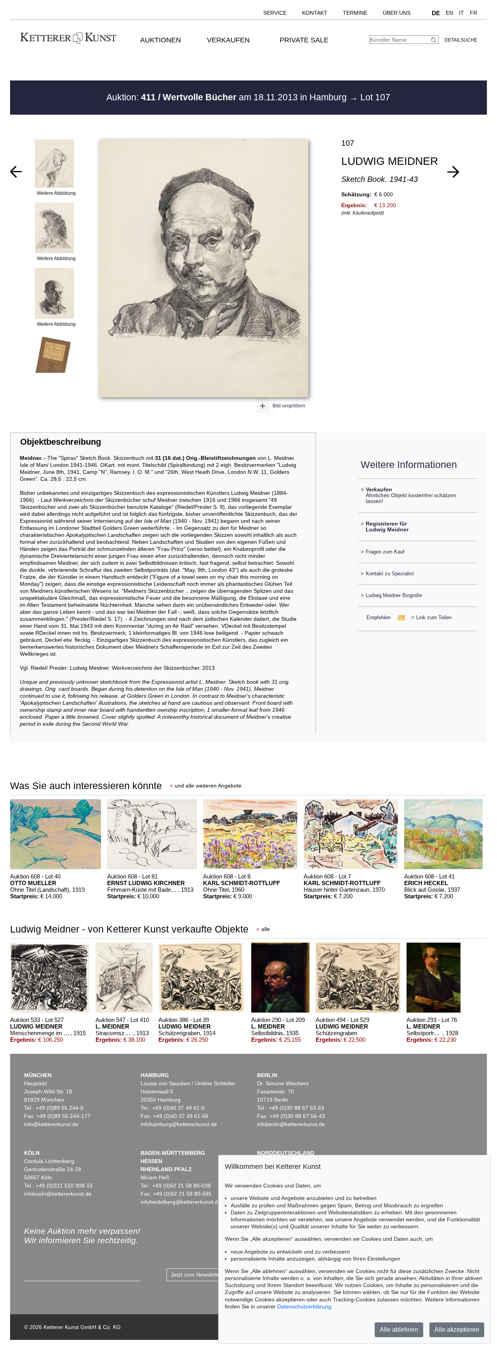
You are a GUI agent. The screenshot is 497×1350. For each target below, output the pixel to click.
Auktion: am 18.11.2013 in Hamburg (227, 97)
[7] (453, 172)
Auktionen (160, 40)
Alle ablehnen (399, 1329)
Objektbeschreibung (60, 442)
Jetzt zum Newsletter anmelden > (212, 1274)
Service (275, 13)
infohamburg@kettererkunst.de (179, 1124)
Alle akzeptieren (456, 1329)
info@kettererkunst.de (51, 1124)
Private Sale (304, 40)
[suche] (434, 40)
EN (449, 13)
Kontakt (314, 13)
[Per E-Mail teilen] (399, 617)
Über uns (396, 13)
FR (473, 13)
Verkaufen (228, 40)
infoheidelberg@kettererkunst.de (181, 1202)
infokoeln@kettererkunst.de (58, 1194)
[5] (16, 172)
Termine (355, 13)
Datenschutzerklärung (304, 1306)
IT (461, 13)
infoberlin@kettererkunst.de (291, 1124)
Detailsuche (461, 40)
